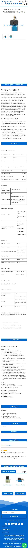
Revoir (11, 445)
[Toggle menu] (2, 4)
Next (25, 472)
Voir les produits (8, 493)
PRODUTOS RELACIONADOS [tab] (8, 472)
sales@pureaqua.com (18, 546)
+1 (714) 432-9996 (8, 546)
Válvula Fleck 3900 (7, 485)
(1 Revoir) (8, 445)
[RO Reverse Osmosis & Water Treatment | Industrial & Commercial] (14, 1)
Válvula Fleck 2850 (20, 485)
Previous (23, 472)
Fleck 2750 (3, 427)
